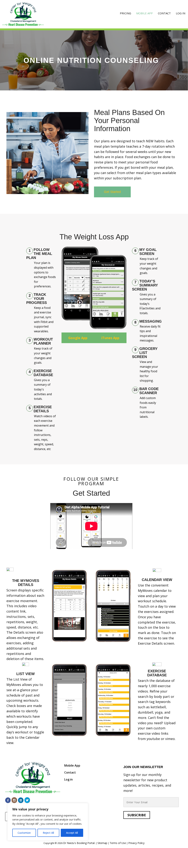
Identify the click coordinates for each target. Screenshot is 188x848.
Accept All (72, 832)
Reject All (48, 832)
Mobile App (144, 13)
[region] (47, 822)
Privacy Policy (136, 843)
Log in (180, 13)
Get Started (112, 192)
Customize (24, 832)
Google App (77, 338)
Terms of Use (118, 843)
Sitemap (102, 843)
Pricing (125, 13)
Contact (164, 13)
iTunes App (110, 338)
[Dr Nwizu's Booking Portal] (23, 24)
